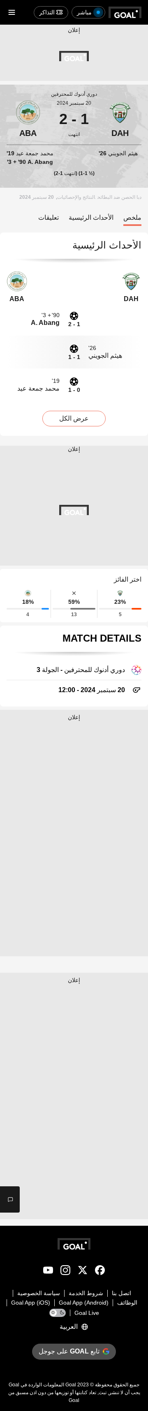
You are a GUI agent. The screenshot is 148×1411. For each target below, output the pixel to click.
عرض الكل (74, 418)
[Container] (120, 119)
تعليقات (48, 217)
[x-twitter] (82, 1272)
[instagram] (65, 1272)
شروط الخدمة (86, 1293)
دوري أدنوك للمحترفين (74, 94)
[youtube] (48, 1272)
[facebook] (99, 1272)
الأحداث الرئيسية (91, 217)
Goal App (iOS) (30, 1302)
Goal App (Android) (84, 1302)
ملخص (132, 217)
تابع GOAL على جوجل (69, 1351)
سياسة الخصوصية (38, 1293)
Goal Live (86, 1313)
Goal (70, 1385)
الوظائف (127, 1302)
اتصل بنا (121, 1293)
